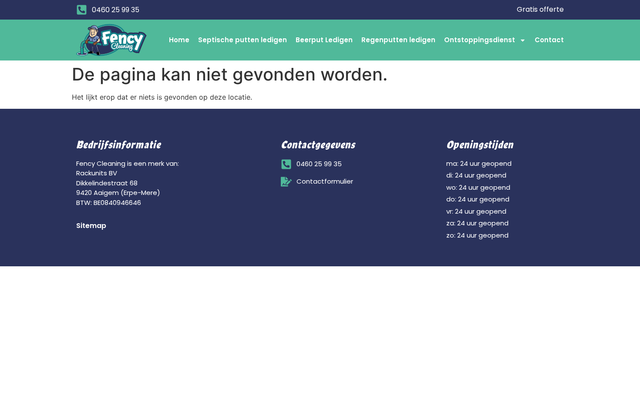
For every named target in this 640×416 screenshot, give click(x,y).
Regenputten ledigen (398, 39)
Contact (549, 39)
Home (179, 39)
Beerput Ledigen (324, 39)
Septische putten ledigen (242, 39)
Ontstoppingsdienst (479, 39)
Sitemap (91, 226)
